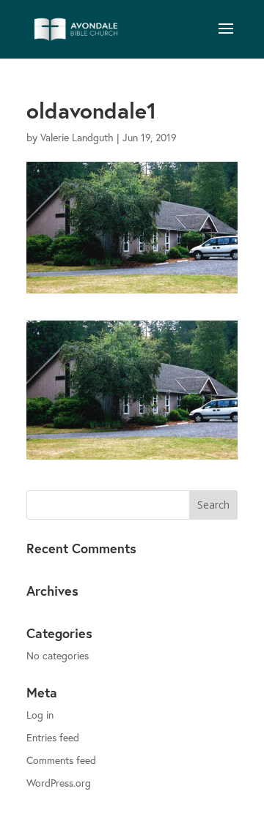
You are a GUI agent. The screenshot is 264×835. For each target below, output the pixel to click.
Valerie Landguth (77, 137)
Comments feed (61, 760)
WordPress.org (58, 783)
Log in (40, 715)
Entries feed (52, 737)
